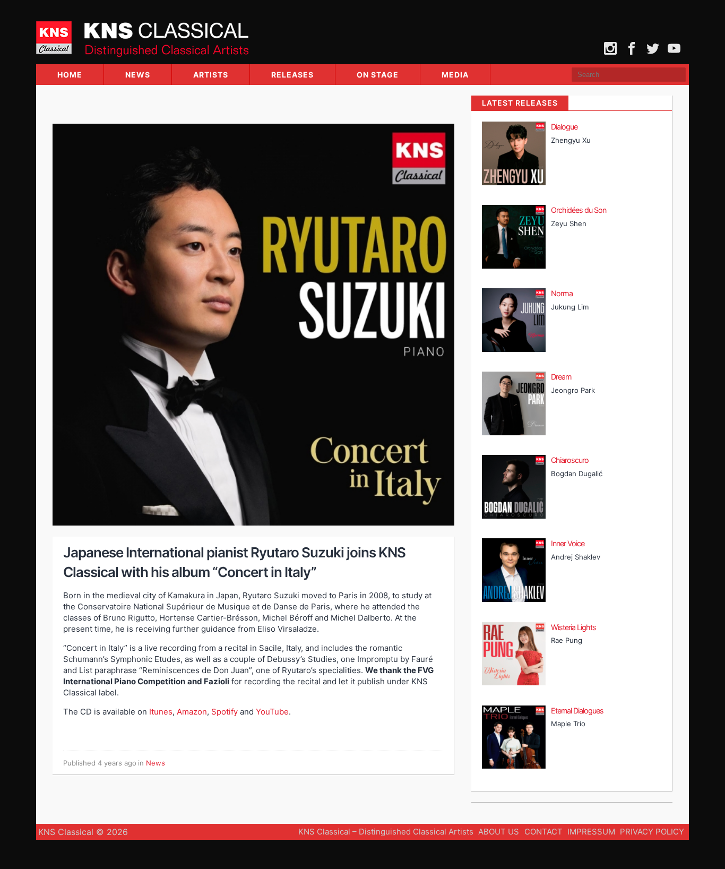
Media (455, 74)
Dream (561, 376)
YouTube (272, 712)
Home (69, 74)
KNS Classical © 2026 (83, 832)
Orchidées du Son (578, 209)
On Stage (378, 74)
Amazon (192, 712)
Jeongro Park (573, 390)
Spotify (224, 712)
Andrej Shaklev (575, 557)
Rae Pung (566, 640)
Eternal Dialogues (577, 710)
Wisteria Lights (573, 627)
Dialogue (564, 126)
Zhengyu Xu (571, 140)
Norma (562, 293)
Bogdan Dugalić (576, 473)
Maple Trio (568, 723)
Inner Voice (567, 543)
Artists (210, 74)
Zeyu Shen (568, 223)
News (137, 74)
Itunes (160, 712)
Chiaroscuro (570, 459)
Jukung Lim (570, 307)
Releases (292, 74)
